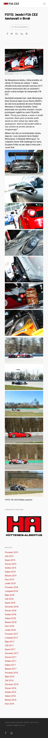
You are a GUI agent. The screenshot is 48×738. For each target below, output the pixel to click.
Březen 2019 (10, 575)
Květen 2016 (10, 692)
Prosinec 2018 (11, 587)
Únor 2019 (9, 579)
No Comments (21, 27)
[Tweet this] (11, 33)
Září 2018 (9, 599)
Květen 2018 (10, 614)
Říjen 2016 (9, 676)
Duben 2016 (10, 696)
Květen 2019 (10, 568)
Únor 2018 (9, 626)
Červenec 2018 (11, 606)
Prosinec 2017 (11, 634)
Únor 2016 (9, 704)
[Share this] (7, 33)
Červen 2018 (10, 610)
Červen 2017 (10, 657)
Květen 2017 (10, 661)
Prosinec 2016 (11, 672)
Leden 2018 (10, 630)
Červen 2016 (10, 688)
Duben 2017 (10, 665)
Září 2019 (9, 556)
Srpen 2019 (10, 560)
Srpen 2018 (10, 603)
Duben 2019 (10, 572)
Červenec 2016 (11, 684)
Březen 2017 (10, 669)
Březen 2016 (10, 700)
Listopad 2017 (11, 638)
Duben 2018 (10, 618)
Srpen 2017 (10, 649)
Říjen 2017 (9, 641)
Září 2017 (9, 645)
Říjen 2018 (9, 595)
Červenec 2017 (11, 653)
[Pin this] (26, 33)
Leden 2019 (10, 583)
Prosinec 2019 (11, 552)
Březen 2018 (10, 622)
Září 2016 (9, 680)
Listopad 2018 (11, 591)
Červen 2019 (10, 564)
